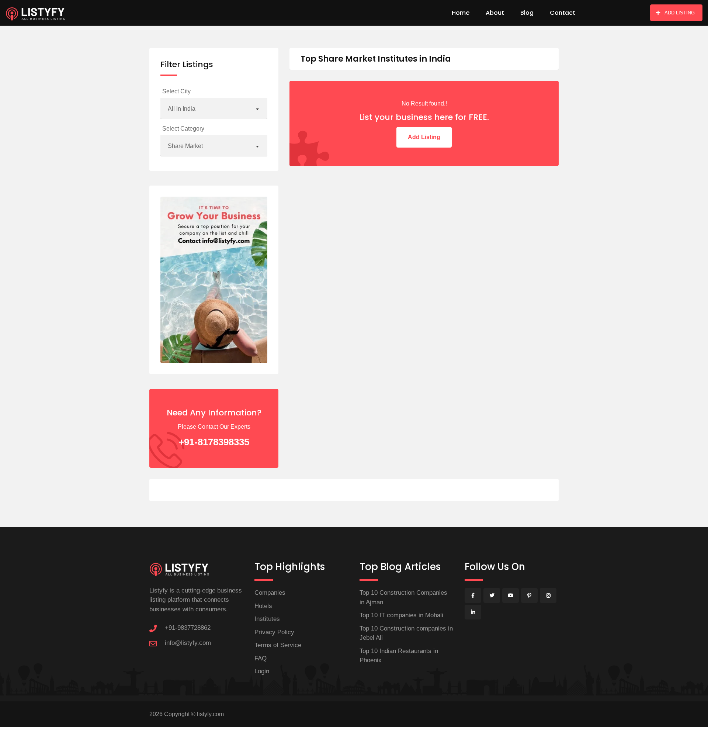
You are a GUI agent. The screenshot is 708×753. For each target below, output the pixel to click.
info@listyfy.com (188, 642)
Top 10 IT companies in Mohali (401, 615)
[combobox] (213, 109)
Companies (269, 592)
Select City (176, 91)
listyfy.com (210, 714)
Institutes (267, 618)
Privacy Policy (274, 632)
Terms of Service (277, 645)
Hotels (263, 605)
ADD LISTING (679, 12)
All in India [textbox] (181, 109)
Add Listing (424, 137)
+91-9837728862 (188, 627)
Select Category (183, 128)
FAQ (260, 658)
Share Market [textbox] (185, 146)
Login (261, 671)
